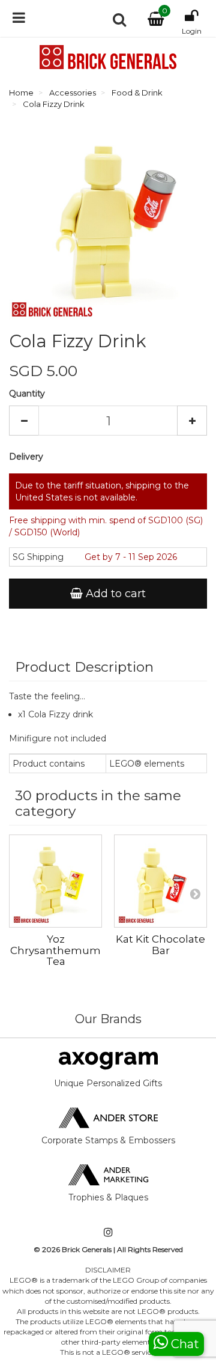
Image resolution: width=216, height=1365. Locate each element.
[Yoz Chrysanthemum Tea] (55, 881)
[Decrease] (24, 421)
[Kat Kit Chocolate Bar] (160, 881)
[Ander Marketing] (108, 1174)
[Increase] (192, 421)
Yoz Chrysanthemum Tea (55, 950)
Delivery (26, 456)
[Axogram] (108, 1059)
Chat (183, 1344)
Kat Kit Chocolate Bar (160, 944)
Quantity (27, 393)
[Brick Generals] (108, 57)
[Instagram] (108, 1233)
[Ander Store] (108, 1116)
